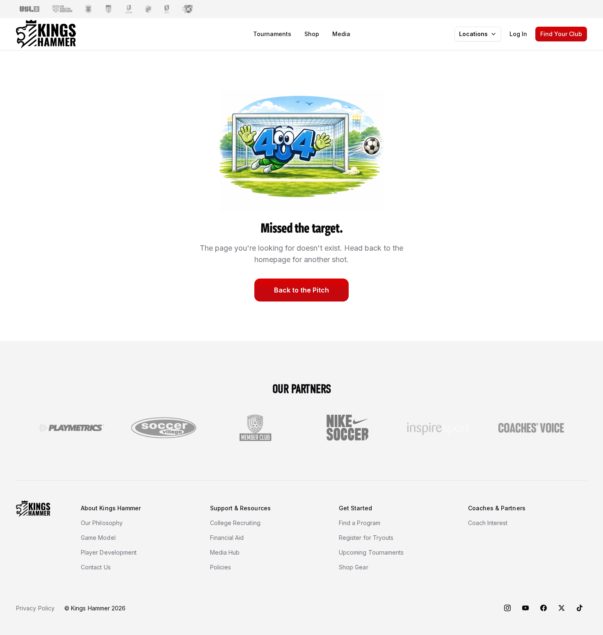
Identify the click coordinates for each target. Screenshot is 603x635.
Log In (518, 33)
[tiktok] (579, 608)
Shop (311, 33)
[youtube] (525, 608)
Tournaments (272, 33)
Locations (473, 33)
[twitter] (561, 608)
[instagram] (507, 608)
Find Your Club (561, 33)
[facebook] (543, 608)
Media (341, 33)
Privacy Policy (35, 608)
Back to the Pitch (301, 290)
